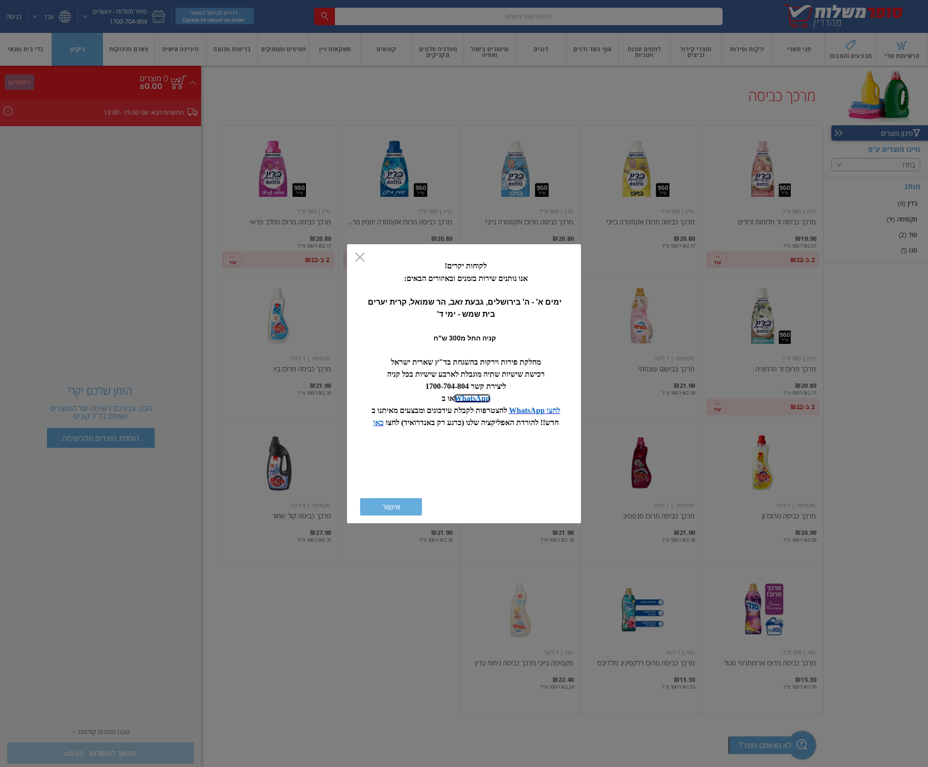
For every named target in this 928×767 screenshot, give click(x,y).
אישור (391, 507)
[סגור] (360, 258)
